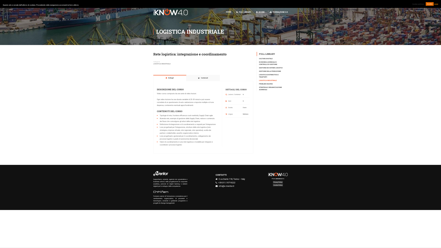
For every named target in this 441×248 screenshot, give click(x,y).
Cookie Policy (277, 185)
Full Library (245, 12)
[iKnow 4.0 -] (170, 13)
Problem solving (266, 84)
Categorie (156, 62)
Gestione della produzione (270, 71)
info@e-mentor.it (226, 186)
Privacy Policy (277, 182)
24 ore (262, 12)
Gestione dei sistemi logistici (271, 68)
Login (285, 3)
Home (228, 12)
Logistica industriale (162, 64)
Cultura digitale (266, 58)
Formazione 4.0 (280, 12)
